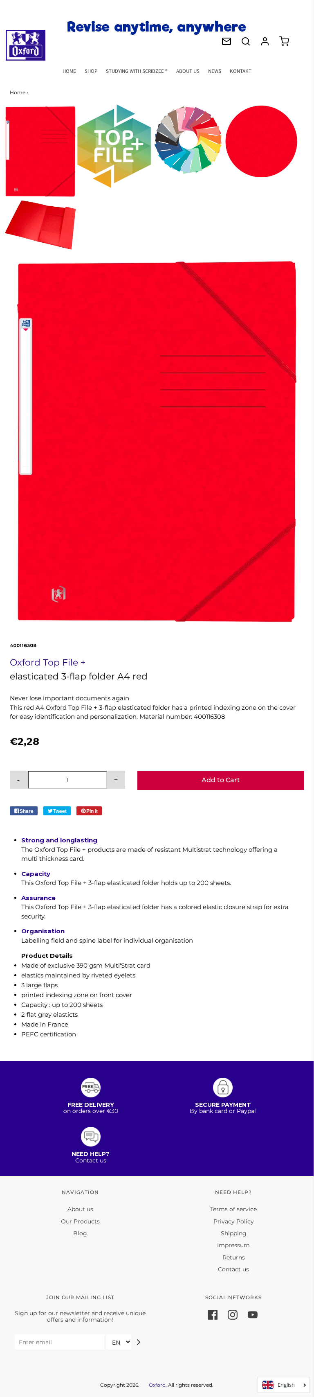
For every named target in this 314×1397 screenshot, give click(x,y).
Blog (80, 1233)
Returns (233, 1257)
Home (69, 71)
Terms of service (233, 1209)
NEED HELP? (91, 1154)
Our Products (80, 1221)
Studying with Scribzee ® (137, 71)
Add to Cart (221, 780)
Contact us (233, 1269)
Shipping (234, 1233)
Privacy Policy (233, 1221)
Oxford (157, 1385)
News (214, 71)
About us (188, 71)
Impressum (233, 1245)
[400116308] (40, 151)
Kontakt (240, 71)
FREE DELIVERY (90, 1104)
